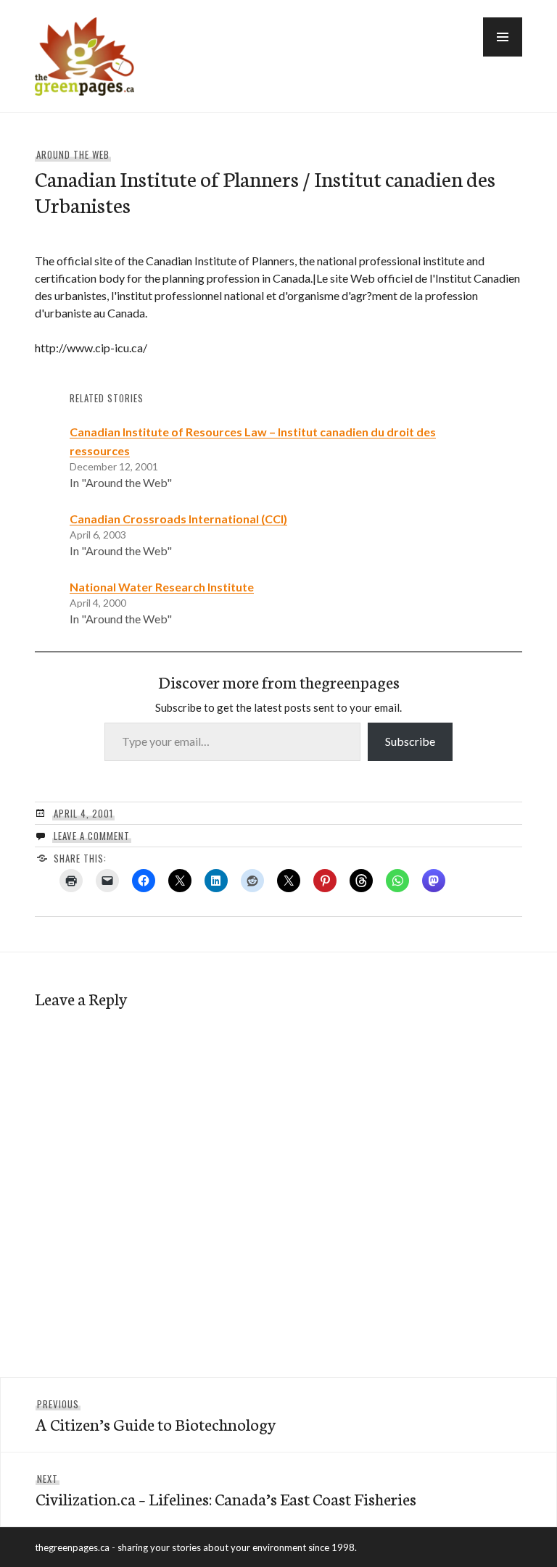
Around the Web (73, 154)
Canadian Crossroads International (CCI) (178, 518)
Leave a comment (92, 835)
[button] (502, 37)
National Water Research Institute (162, 587)
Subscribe (410, 741)
